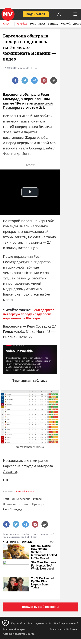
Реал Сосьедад (12, 509)
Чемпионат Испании (16, 504)
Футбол (22, 23)
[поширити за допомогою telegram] (34, 80)
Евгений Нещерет (25, 491)
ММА (41, 23)
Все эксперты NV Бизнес (64, 629)
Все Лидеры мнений (66, 623)
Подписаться (35, 14)
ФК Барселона (21, 499)
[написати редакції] (44, 80)
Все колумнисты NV (39, 623)
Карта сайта (18, 623)
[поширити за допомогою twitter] (24, 80)
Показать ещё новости (40, 607)
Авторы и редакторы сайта (18, 633)
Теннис (53, 23)
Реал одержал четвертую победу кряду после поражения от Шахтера (28, 314)
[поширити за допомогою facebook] (15, 80)
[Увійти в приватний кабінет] (59, 14)
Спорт (7, 23)
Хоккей (66, 23)
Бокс (33, 23)
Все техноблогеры (14, 629)
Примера (38, 504)
